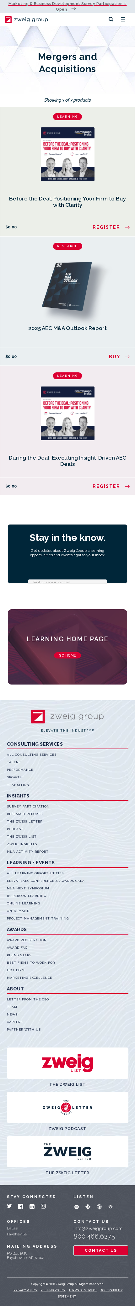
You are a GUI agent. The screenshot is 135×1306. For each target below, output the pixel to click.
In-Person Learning (26, 896)
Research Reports (25, 814)
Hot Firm (16, 970)
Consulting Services (35, 744)
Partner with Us (24, 1029)
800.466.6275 (94, 1236)
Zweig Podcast (67, 1128)
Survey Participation (28, 806)
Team (12, 1007)
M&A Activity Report (28, 851)
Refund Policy (52, 1290)
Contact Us (101, 1250)
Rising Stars (19, 955)
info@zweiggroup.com (98, 1228)
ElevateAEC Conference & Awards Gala (46, 880)
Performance (20, 769)
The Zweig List (22, 836)
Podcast (15, 829)
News (12, 1014)
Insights (18, 795)
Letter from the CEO (28, 999)
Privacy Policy (26, 1290)
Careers (15, 1022)
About (15, 988)
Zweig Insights (22, 844)
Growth (15, 777)
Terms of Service (83, 1290)
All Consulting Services (32, 754)
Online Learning (23, 903)
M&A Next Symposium (28, 888)
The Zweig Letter (24, 821)
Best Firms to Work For (31, 962)
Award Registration (27, 940)
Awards (17, 929)
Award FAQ (17, 947)
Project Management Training (38, 918)
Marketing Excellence (29, 977)
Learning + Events (31, 862)
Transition (18, 784)
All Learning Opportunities (35, 873)
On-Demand (18, 911)
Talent (14, 762)
